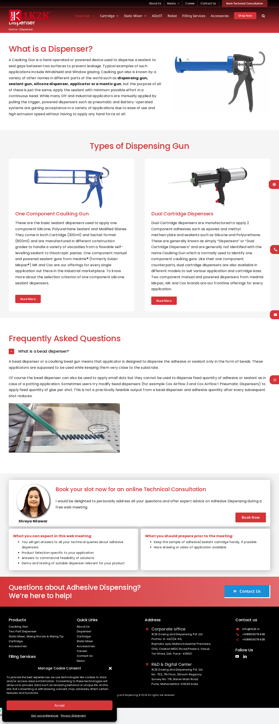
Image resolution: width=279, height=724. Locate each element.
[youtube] (237, 656)
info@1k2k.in (251, 629)
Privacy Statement (73, 715)
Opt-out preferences (45, 715)
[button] (110, 668)
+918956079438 (253, 634)
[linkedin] (245, 656)
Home (13, 29)
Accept (59, 705)
